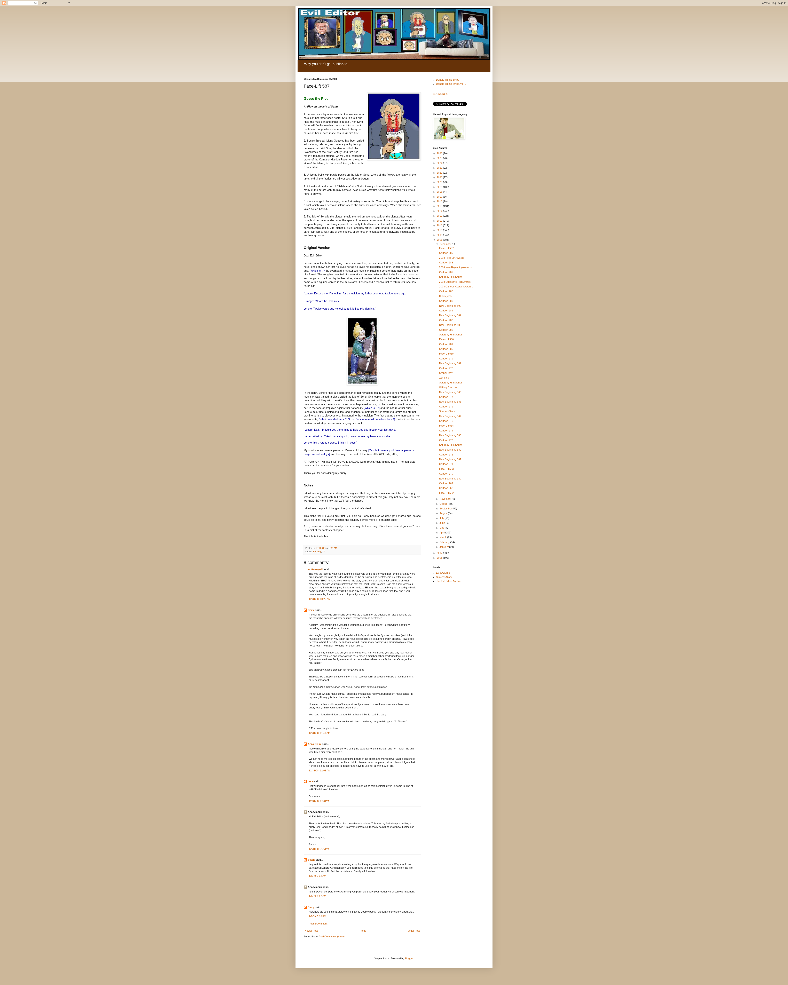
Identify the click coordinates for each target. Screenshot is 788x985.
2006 (440, 557)
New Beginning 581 (450, 459)
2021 (440, 177)
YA (323, 551)
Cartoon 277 (446, 397)
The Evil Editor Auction (448, 581)
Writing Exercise (448, 387)
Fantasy (317, 551)
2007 (440, 553)
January (444, 547)
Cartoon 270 (446, 473)
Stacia (311, 859)
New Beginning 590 (450, 305)
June (443, 523)
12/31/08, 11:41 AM (319, 733)
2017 (440, 196)
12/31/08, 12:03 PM (319, 770)
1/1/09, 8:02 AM (317, 896)
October (444, 503)
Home (363, 930)
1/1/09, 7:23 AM (317, 876)
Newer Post (311, 930)
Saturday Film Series (450, 277)
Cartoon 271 (446, 464)
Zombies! (444, 377)
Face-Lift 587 (446, 248)
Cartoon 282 (446, 329)
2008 (440, 239)
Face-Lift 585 (446, 353)
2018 (440, 191)
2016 (440, 201)
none (311, 781)
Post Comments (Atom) (332, 936)
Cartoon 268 (446, 488)
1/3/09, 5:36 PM (317, 916)
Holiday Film (446, 296)
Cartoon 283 (446, 320)
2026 (440, 153)
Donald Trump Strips (447, 79)
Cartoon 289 (446, 253)
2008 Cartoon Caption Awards (456, 286)
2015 (440, 206)
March (443, 537)
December (446, 244)
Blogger (409, 958)
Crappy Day (445, 373)
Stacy (311, 907)
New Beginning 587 (450, 363)
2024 (440, 163)
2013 (440, 215)
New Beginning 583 (450, 435)
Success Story (447, 411)
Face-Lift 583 (446, 469)
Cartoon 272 (446, 454)
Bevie (311, 610)
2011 (440, 225)
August (444, 513)
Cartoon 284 (446, 310)
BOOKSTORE (440, 94)
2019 (440, 187)
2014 (440, 211)
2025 (440, 158)
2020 (440, 182)
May (442, 527)
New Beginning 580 (450, 478)
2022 (440, 172)
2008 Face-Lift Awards (451, 257)
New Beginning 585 (450, 401)
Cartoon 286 (446, 291)
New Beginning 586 (450, 392)
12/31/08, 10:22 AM (319, 599)
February (445, 542)
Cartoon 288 (446, 262)
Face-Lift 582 (446, 493)
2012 (440, 220)
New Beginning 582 (450, 449)
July (442, 518)
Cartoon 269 (446, 483)
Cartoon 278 (446, 368)
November (446, 499)
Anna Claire (315, 744)
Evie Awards (443, 572)
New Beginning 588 (450, 325)
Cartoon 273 (446, 440)
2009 (440, 235)
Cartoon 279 (446, 358)
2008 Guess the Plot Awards (455, 281)
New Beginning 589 (450, 315)
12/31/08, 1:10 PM (319, 801)
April (442, 532)
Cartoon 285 (446, 301)
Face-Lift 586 (446, 339)
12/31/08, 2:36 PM (319, 849)
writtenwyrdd (315, 569)
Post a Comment (318, 923)
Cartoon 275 (446, 421)
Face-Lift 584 (446, 425)
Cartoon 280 (446, 349)
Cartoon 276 (446, 406)
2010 (440, 230)
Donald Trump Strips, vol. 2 (451, 83)
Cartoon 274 (446, 430)
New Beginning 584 (450, 416)
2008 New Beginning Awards (455, 267)
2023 (440, 167)
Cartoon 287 (446, 272)
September (446, 508)
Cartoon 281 (446, 344)
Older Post (414, 930)
